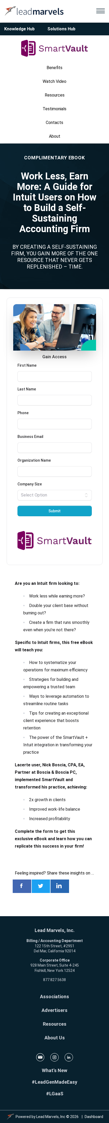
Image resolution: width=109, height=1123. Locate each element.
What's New (54, 1070)
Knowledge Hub (19, 28)
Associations (54, 996)
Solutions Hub (61, 28)
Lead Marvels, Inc (50, 1117)
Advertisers (54, 1010)
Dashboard (94, 1117)
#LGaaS (54, 1093)
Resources (54, 1024)
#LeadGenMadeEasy (54, 1082)
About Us (54, 1037)
